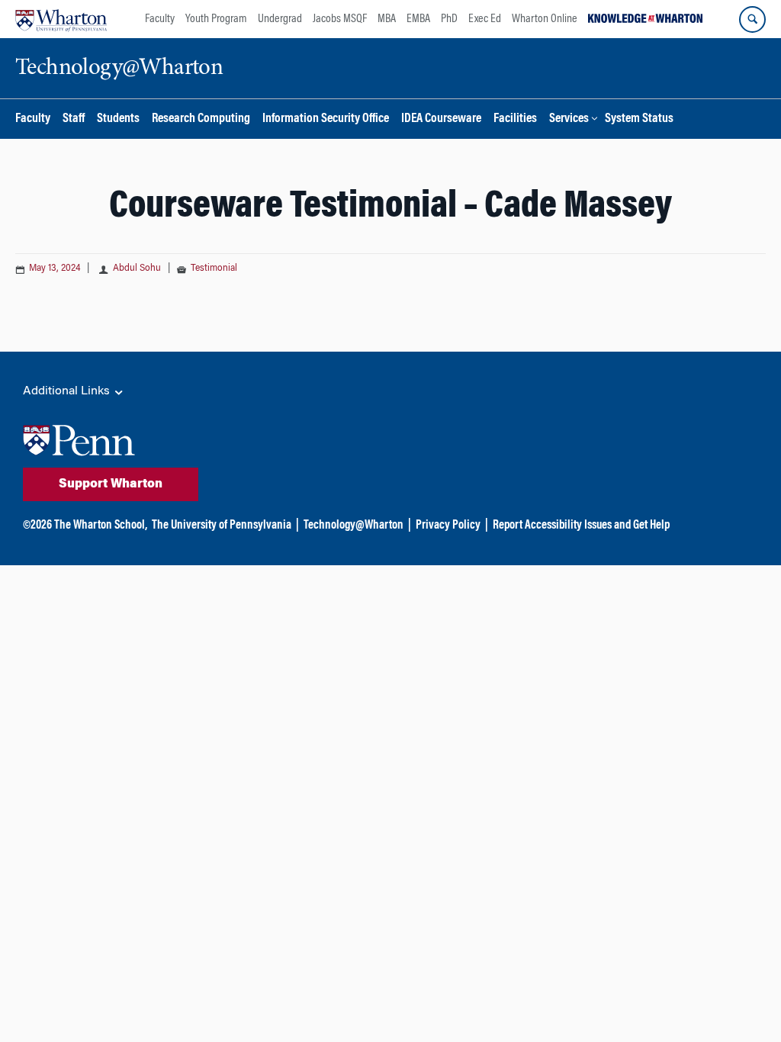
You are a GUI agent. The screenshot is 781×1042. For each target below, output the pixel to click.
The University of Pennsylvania (221, 525)
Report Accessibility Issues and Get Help (581, 525)
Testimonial (214, 268)
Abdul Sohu (138, 268)
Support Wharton (110, 484)
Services (569, 119)
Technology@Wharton (353, 525)
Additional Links (68, 391)
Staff (74, 119)
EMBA (418, 19)
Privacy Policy (448, 525)
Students (118, 119)
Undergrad (280, 19)
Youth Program (216, 19)
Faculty (160, 19)
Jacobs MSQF (340, 19)
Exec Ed (484, 19)
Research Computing (201, 119)
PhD (449, 19)
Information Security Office (325, 119)
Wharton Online (544, 19)
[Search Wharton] (752, 19)
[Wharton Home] (61, 19)
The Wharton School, (100, 525)
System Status (639, 119)
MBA (387, 19)
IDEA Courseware (441, 119)
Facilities (515, 119)
